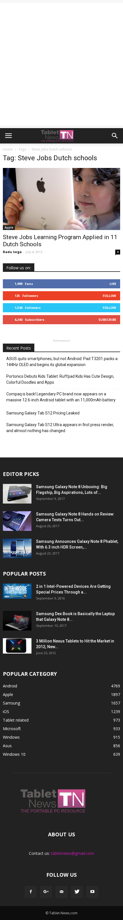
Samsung (11, 703)
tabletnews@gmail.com (72, 853)
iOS (6, 711)
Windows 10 (14, 754)
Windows (11, 737)
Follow (109, 295)
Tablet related (16, 720)
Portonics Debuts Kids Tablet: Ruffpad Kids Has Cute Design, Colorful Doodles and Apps (60, 379)
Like (113, 284)
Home (8, 149)
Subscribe (107, 319)
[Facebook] (30, 892)
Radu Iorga (12, 252)
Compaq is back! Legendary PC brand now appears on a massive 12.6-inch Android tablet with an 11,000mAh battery (61, 397)
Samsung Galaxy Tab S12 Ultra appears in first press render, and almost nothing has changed (60, 427)
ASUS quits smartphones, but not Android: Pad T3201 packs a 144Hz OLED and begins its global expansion (62, 361)
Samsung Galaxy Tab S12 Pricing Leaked (43, 413)
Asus (7, 745)
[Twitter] (77, 892)
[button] (115, 135)
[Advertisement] (61, 64)
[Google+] (46, 892)
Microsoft (12, 728)
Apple (9, 227)
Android (10, 686)
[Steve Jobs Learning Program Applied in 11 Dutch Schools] (61, 199)
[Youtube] (92, 892)
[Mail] (61, 892)
